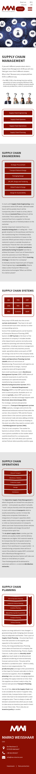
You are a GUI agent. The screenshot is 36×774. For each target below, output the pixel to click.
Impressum (11, 766)
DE (31, 2)
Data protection (23, 766)
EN (31, 5)
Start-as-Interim (23, 3)
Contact (20, 9)
